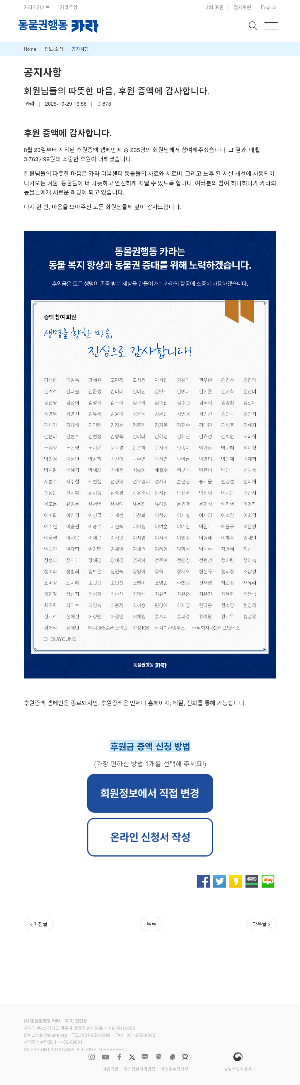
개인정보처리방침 (139, 1069)
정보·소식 (53, 48)
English (268, 7)
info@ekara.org (51, 1035)
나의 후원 (214, 7)
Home (30, 48)
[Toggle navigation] (271, 26)
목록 (151, 923)
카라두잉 (69, 7)
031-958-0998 (96, 1035)
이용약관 (110, 1069)
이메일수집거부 (174, 1069)
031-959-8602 (141, 1035)
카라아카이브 (37, 7)
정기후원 (242, 7)
